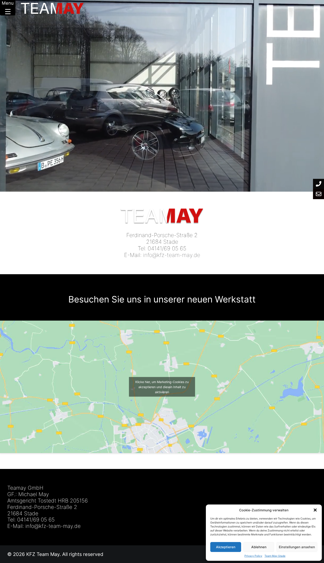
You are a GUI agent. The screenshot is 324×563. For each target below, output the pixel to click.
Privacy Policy (253, 555)
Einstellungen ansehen (297, 547)
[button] (315, 510)
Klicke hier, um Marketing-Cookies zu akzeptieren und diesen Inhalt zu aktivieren (162, 387)
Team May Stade (274, 555)
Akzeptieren (225, 547)
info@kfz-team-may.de (171, 255)
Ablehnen (258, 547)
